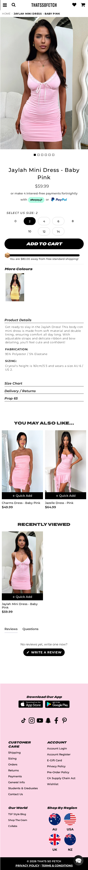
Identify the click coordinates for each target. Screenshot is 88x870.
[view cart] (83, 5)
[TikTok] (23, 721)
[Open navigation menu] (5, 5)
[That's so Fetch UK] (54, 839)
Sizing (12, 758)
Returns (13, 770)
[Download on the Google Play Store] (57, 707)
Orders (12, 764)
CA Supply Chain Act (61, 778)
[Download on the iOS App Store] (30, 707)
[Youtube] (40, 721)
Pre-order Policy (58, 772)
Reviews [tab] (11, 630)
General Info (16, 782)
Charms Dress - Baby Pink (21, 503)
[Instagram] (32, 721)
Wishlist (52, 784)
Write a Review (47, 653)
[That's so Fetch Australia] (54, 819)
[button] (15, 221)
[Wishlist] (74, 5)
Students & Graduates (23, 788)
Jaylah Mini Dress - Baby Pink (37, 13)
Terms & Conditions (57, 865)
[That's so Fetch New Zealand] (70, 839)
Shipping (14, 752)
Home (6, 13)
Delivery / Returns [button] (20, 391)
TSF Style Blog (17, 814)
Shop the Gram (17, 820)
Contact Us (15, 794)
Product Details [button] (18, 320)
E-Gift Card (54, 760)
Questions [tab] (30, 630)
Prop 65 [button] (11, 398)
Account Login (57, 748)
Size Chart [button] (13, 383)
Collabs (12, 826)
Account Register (58, 754)
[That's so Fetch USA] (70, 819)
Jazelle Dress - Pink (59, 503)
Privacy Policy (56, 766)
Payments (15, 776)
